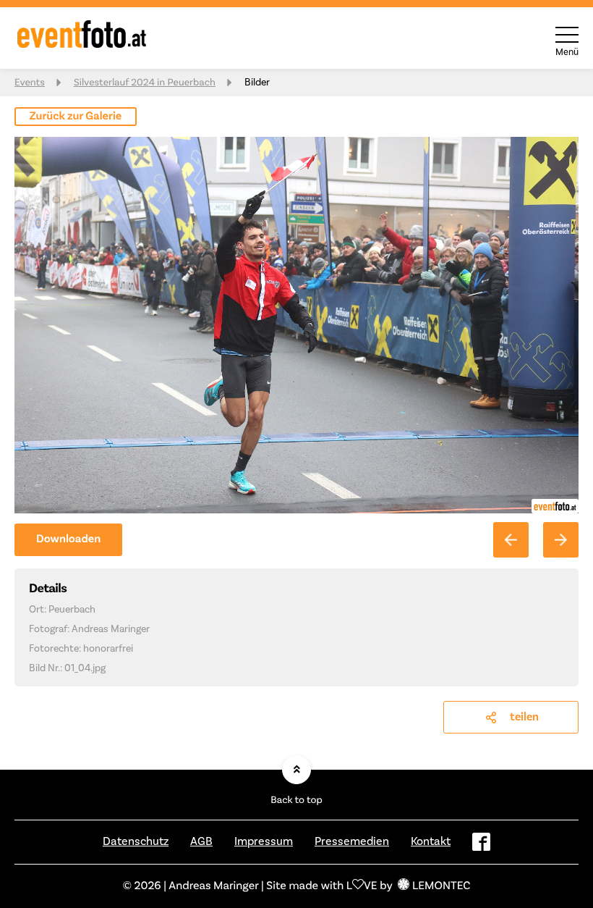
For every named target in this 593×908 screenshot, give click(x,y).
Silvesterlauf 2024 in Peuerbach (145, 82)
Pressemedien (352, 841)
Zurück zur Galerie (76, 116)
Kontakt (431, 841)
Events (29, 82)
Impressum (263, 841)
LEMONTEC (441, 886)
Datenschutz (135, 841)
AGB (201, 841)
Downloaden (68, 539)
